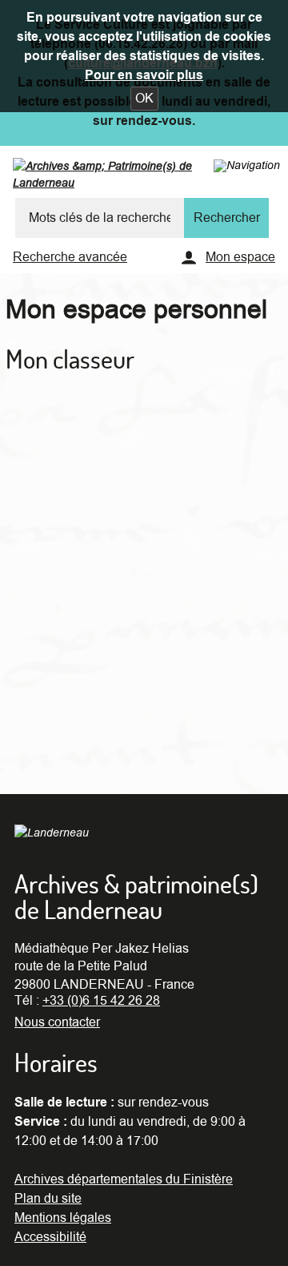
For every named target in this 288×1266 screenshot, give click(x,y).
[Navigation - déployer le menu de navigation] (247, 165)
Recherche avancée (70, 257)
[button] (144, 99)
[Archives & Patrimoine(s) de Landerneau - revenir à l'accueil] (135, 178)
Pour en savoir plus (144, 75)
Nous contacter (57, 1022)
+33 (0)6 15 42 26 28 (101, 1001)
